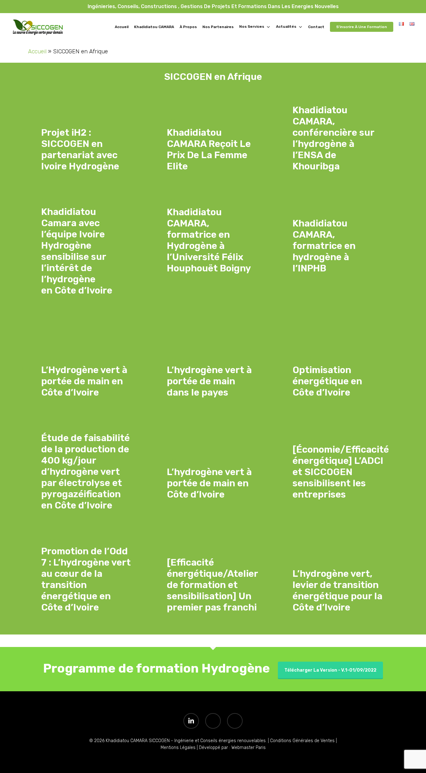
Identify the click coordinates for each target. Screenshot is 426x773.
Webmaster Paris (248, 747)
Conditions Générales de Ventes (302, 740)
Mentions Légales (178, 747)
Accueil (37, 51)
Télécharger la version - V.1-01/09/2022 (330, 670)
